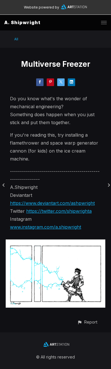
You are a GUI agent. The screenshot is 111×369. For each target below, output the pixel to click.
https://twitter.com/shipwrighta (59, 211)
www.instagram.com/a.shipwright (45, 227)
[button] (87, 322)
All (16, 39)
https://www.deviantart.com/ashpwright (52, 203)
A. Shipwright (22, 22)
